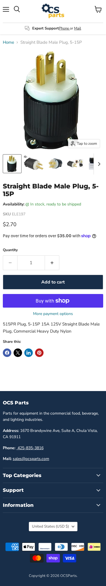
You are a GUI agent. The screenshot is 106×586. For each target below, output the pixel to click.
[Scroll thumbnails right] (98, 164)
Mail (77, 28)
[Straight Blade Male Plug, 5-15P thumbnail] (12, 164)
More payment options (53, 314)
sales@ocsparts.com (31, 458)
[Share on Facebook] (7, 352)
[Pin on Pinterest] (39, 352)
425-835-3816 (30, 448)
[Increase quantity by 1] (52, 262)
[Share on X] (18, 352)
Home (8, 42)
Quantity (10, 250)
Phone (64, 28)
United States (50, 526)
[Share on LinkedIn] (28, 352)
